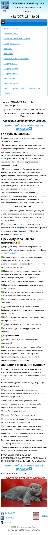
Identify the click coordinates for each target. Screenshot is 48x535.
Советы (7, 93)
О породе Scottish (11, 69)
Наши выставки (10, 79)
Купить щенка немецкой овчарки (17, 39)
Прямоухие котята (11, 34)
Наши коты (8, 49)
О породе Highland (11, 74)
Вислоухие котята (11, 29)
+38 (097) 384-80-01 (25, 16)
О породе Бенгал (10, 64)
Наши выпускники (11, 84)
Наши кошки (8, 54)
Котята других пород (12, 44)
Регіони (44, 516)
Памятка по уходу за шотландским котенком (22, 88)
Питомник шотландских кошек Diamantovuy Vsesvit (27, 7)
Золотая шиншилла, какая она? (16, 59)
